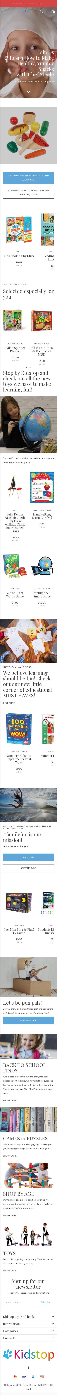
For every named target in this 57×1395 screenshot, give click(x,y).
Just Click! (9, 703)
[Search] (47, 11)
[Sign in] (41, 11)
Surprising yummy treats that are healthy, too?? (28, 192)
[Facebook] (28, 1368)
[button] (5, 11)
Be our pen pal (28, 1020)
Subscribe (45, 1302)
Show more (10, 1100)
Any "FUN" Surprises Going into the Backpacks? (28, 177)
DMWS (43, 1385)
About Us (28, 857)
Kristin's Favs (28, 868)
